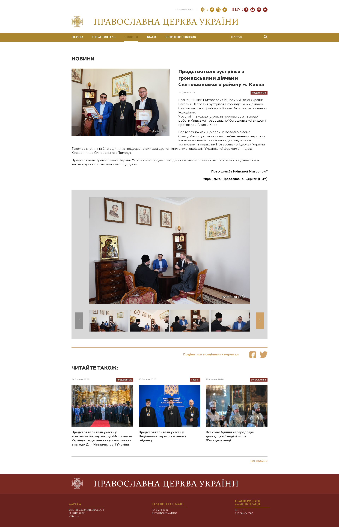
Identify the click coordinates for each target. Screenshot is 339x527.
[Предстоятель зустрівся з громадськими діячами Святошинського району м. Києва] (252, 354)
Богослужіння (258, 379)
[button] (260, 320)
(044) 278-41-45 (160, 510)
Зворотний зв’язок (180, 37)
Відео (151, 37)
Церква (77, 37)
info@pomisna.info (164, 513)
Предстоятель (103, 37)
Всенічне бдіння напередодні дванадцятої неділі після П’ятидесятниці (230, 436)
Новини (131, 37)
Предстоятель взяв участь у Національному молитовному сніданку (162, 436)
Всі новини (258, 461)
